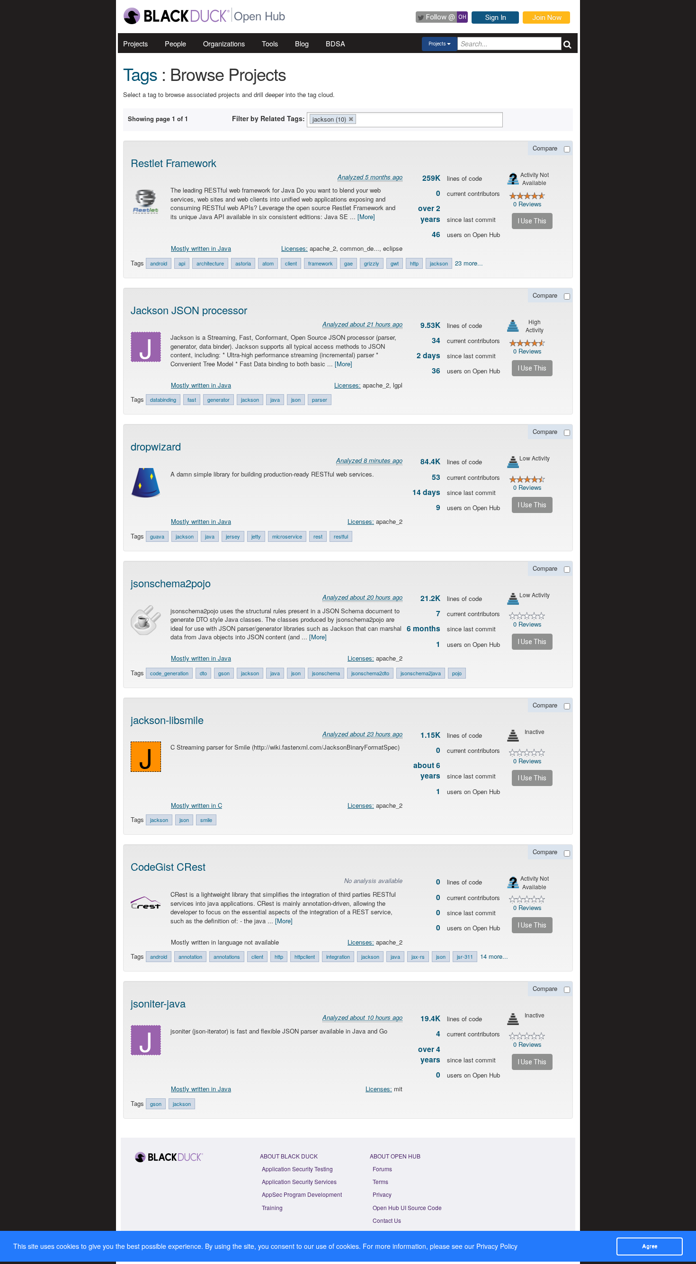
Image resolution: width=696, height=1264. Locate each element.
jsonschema (326, 673)
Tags (140, 74)
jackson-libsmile (167, 719)
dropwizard (156, 446)
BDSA (335, 43)
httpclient (304, 956)
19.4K (430, 1018)
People (175, 43)
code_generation (169, 673)
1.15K (430, 735)
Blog (302, 43)
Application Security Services (299, 1181)
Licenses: (294, 248)
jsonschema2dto (370, 673)
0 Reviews (527, 203)
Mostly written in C (196, 805)
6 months (423, 628)
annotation (190, 956)
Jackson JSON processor (189, 309)
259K (431, 178)
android (158, 263)
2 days (428, 355)
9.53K (430, 325)
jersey (233, 536)
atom (268, 263)
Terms (380, 1181)
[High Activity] (513, 326)
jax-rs (418, 956)
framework (320, 263)
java (275, 399)
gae (348, 263)
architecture (210, 263)
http (414, 263)
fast (191, 399)
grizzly (371, 263)
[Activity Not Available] (513, 179)
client (291, 263)
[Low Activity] (513, 462)
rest (317, 536)
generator (218, 399)
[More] (366, 216)
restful (341, 536)
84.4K (430, 461)
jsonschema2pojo (171, 582)
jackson (439, 263)
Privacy (382, 1194)
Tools (270, 43)
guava (157, 536)
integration (338, 956)
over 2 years (429, 213)
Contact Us (387, 1220)
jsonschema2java (421, 673)
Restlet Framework (173, 162)
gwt (395, 263)
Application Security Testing (297, 1169)
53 (436, 477)
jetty (256, 536)
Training (272, 1207)
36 (436, 370)
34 (436, 340)
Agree (649, 1246)
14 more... (494, 956)
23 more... (469, 262)
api (181, 263)
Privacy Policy (497, 1246)
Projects (135, 43)
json (296, 399)
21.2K (430, 598)
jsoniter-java (158, 1003)
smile (206, 819)
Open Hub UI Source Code (407, 1207)
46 (436, 234)
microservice (287, 536)
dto (203, 673)
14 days (426, 492)
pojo (457, 673)
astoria (243, 263)
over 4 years (429, 1054)
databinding (163, 399)
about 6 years (426, 770)
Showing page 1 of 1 (158, 118)
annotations (227, 956)
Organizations (224, 43)
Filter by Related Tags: (268, 118)
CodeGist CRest (168, 866)
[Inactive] (513, 736)
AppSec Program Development (302, 1194)
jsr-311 (465, 956)
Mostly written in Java (201, 248)
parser (319, 399)
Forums (382, 1169)
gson (224, 673)
